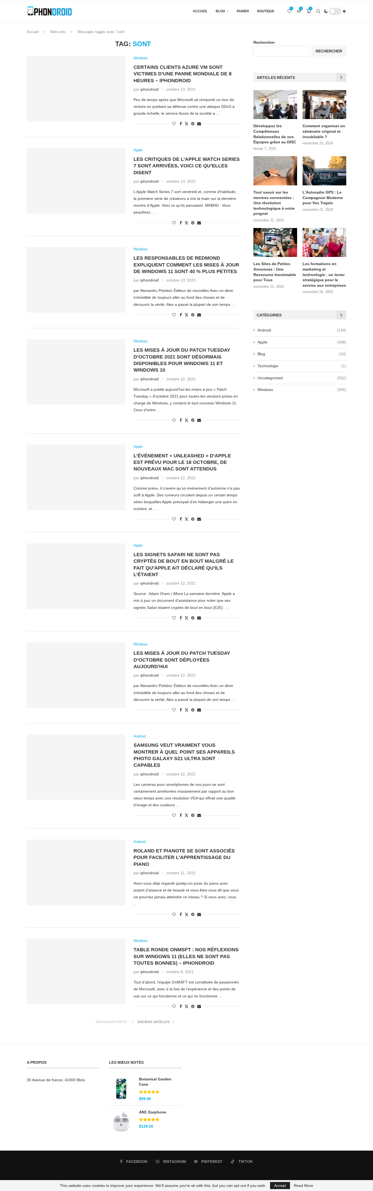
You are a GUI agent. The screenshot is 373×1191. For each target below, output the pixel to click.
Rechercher (264, 42)
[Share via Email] (199, 124)
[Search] (318, 11)
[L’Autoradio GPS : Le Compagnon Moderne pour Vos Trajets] (324, 170)
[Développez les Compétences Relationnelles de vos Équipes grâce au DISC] (275, 104)
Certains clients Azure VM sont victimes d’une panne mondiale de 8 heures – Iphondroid (183, 73)
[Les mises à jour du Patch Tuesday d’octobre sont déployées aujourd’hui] (76, 675)
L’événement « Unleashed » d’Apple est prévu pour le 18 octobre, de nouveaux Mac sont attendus (182, 462)
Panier (243, 11)
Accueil (200, 11)
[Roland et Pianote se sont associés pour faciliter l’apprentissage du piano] (76, 872)
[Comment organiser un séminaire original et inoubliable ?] (324, 104)
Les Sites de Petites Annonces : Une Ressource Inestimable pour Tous (274, 272)
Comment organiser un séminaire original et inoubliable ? (324, 131)
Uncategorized (301, 378)
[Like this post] (174, 124)
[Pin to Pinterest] (192, 124)
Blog (220, 11)
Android (301, 330)
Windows (301, 389)
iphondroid (149, 89)
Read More (303, 1185)
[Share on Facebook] (181, 124)
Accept (280, 1185)
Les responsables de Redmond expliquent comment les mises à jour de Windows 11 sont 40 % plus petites (186, 264)
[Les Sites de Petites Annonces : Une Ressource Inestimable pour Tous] (275, 242)
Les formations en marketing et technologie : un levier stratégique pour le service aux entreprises (324, 274)
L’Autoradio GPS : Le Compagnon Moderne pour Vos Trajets (323, 197)
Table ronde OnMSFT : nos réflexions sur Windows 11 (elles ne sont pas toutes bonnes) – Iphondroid (186, 956)
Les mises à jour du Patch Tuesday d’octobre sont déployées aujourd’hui (182, 659)
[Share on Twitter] (186, 123)
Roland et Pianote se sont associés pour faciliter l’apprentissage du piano (184, 857)
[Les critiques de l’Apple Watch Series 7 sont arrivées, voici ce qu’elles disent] (76, 181)
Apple (301, 342)
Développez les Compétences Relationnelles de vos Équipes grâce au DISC (274, 134)
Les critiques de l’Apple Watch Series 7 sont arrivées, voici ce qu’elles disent (187, 165)
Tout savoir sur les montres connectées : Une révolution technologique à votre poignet (274, 203)
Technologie (301, 366)
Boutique (265, 11)
